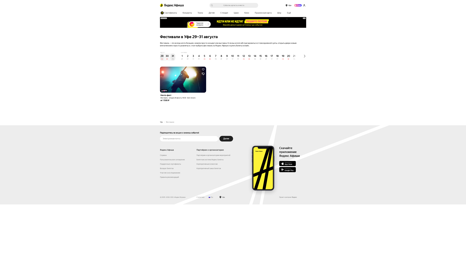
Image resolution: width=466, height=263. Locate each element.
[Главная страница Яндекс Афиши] (161, 5)
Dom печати (191, 98)
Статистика (200, 197)
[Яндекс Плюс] (298, 5)
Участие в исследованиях (170, 173)
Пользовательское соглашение (172, 160)
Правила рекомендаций (169, 177)
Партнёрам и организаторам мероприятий (213, 155)
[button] (289, 13)
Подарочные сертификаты (170, 164)
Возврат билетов (167, 168)
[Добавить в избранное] (203, 69)
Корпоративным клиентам (207, 164)
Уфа (161, 122)
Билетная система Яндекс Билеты (210, 160)
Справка (163, 155)
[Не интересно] (203, 73)
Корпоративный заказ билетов (209, 168)
